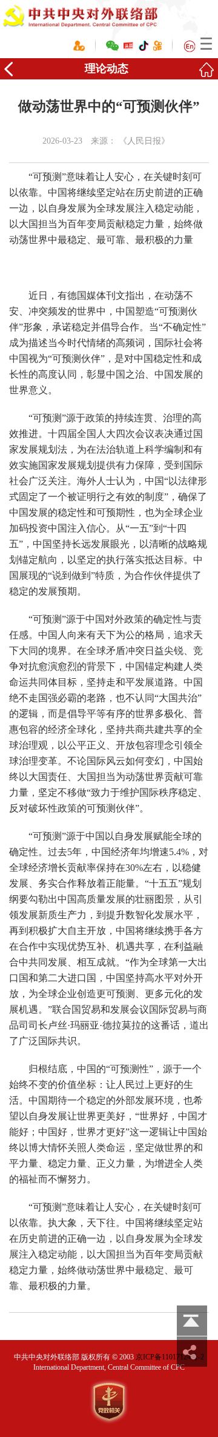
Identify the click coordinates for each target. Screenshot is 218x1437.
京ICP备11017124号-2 (170, 1357)
